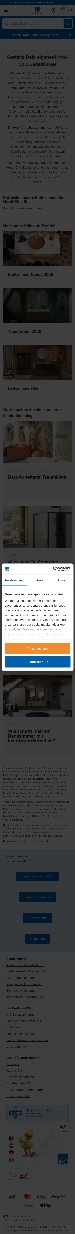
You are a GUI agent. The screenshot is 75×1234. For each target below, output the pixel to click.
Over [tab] (61, 580)
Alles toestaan (37, 648)
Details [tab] (38, 580)
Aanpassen (35, 661)
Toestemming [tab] (14, 580)
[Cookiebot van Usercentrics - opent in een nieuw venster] (53, 569)
